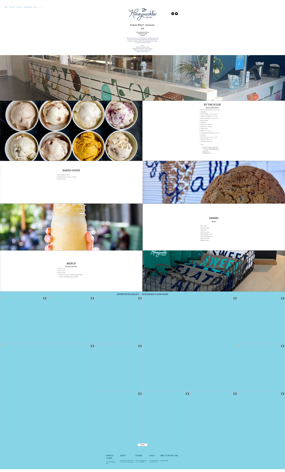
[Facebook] (176, 13)
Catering (142, 460)
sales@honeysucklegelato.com (127, 460)
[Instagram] (172, 13)
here (153, 460)
